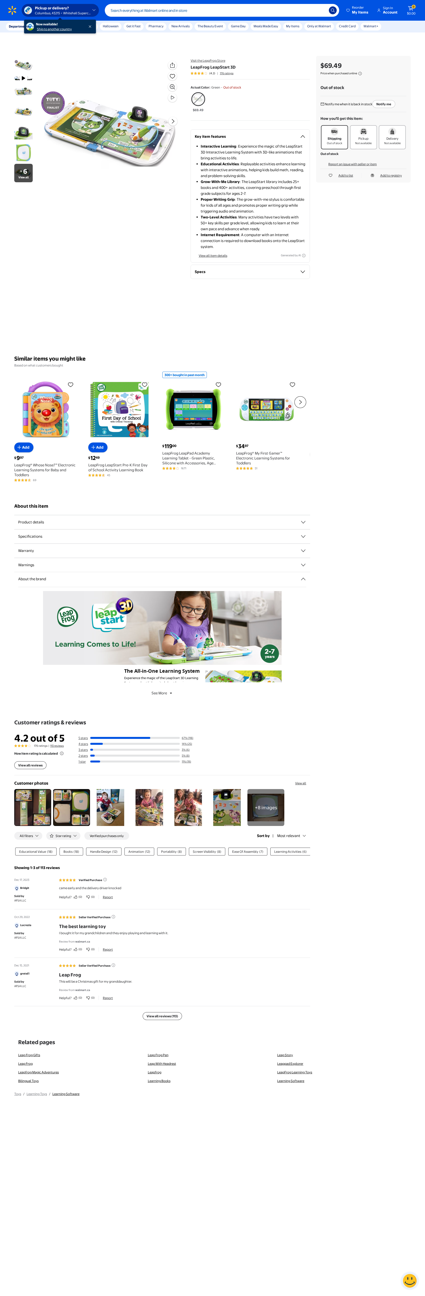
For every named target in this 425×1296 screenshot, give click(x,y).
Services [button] (49, 26)
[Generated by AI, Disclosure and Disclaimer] (304, 255)
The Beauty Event (210, 26)
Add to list (345, 175)
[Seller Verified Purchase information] (113, 917)
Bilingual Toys (28, 1081)
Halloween (111, 26)
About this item (31, 506)
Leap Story (285, 1055)
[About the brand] (303, 579)
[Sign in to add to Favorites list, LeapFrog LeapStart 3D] (172, 76)
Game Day (238, 26)
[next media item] (172, 121)
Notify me (383, 104)
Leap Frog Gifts (29, 1055)
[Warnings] (303, 565)
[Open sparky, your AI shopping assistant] (409, 1280)
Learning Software (290, 1081)
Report (108, 897)
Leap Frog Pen (158, 1055)
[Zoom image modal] (172, 86)
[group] (212, 73)
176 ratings (226, 73)
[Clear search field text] (321, 10)
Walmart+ (371, 26)
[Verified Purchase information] (105, 880)
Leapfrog (154, 1072)
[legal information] (360, 74)
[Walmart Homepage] (12, 10)
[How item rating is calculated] (62, 753)
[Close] (91, 27)
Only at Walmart (319, 26)
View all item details (213, 256)
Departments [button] (19, 26)
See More (159, 693)
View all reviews (30, 765)
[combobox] (222, 10)
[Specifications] (303, 536)
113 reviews (57, 745)
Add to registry (391, 175)
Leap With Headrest (162, 1064)
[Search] (333, 10)
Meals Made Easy (266, 26)
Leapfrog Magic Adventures (38, 1072)
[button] (357, 10)
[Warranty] (303, 551)
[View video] (172, 97)
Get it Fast (133, 26)
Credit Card (347, 26)
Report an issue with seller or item (352, 164)
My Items (292, 26)
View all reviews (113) (162, 1016)
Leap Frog (25, 1064)
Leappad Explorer (290, 1064)
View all (300, 783)
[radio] (198, 102)
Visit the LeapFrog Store (208, 60)
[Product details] (303, 522)
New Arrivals (180, 26)
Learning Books (159, 1081)
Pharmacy (156, 26)
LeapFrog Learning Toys (294, 1072)
